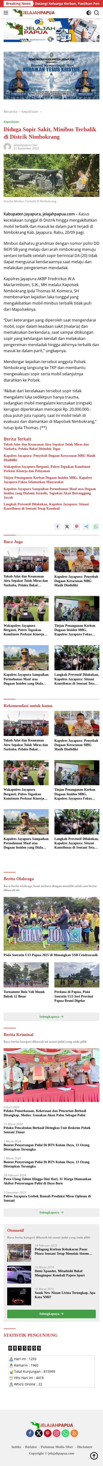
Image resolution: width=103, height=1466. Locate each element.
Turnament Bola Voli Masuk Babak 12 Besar (24, 994)
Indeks (16, 1447)
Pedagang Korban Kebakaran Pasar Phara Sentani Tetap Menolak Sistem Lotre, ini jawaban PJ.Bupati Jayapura (63, 1252)
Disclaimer (84, 1447)
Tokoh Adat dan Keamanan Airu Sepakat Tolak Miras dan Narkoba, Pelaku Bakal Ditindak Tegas (46, 447)
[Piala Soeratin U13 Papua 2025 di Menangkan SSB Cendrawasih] (51, 924)
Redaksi (31, 1447)
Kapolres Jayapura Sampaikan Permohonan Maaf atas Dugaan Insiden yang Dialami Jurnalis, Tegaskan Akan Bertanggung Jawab (50, 493)
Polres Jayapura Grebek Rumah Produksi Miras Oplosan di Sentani (47, 1198)
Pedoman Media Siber (57, 1447)
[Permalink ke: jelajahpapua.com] (7, 146)
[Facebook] (30, 1433)
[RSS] (74, 1433)
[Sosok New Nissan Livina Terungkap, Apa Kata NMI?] (19, 1296)
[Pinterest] (48, 1433)
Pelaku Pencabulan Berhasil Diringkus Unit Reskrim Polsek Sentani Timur (47, 1130)
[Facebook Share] (57, 526)
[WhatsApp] (65, 1433)
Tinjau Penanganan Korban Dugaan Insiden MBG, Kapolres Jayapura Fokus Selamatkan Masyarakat (48, 480)
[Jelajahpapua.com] (33, 13)
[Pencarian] (96, 13)
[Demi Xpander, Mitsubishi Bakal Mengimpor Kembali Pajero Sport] (19, 1275)
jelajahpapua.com (25, 145)
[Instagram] (56, 1433)
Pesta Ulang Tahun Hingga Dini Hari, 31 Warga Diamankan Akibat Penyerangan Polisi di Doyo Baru (47, 1181)
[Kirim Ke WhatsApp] (95, 526)
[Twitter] (39, 1433)
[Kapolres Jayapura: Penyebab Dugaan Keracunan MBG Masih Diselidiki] (76, 559)
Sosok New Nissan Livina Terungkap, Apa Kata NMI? (65, 1295)
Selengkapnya (49, 1017)
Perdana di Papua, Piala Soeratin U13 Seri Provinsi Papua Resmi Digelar (73, 996)
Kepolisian (11, 122)
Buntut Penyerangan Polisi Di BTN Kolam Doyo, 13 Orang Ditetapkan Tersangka (46, 1147)
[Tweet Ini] (67, 526)
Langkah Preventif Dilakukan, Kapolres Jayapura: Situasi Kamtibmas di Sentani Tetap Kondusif (46, 506)
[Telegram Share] (86, 526)
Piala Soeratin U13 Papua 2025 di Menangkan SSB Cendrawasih (51, 955)
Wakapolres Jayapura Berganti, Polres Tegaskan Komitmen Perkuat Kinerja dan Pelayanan (47, 469)
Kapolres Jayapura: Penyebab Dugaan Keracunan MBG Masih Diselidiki (49, 458)
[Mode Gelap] (89, 13)
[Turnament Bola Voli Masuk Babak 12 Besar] (26, 975)
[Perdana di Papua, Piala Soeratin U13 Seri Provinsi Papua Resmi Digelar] (76, 975)
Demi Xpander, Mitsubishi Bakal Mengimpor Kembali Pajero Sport (60, 1273)
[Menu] (7, 13)
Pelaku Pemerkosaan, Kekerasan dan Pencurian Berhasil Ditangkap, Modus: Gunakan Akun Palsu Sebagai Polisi (45, 1113)
